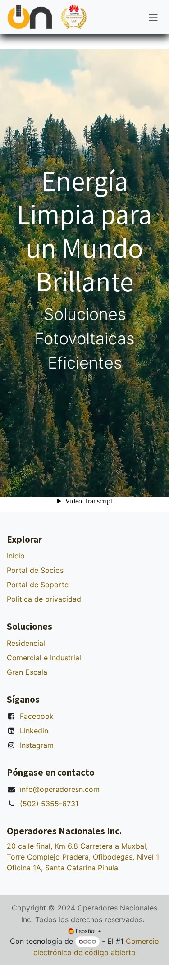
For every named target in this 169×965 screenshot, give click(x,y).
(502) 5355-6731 (49, 803)
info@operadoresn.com (60, 789)
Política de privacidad (44, 599)
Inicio (16, 555)
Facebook (37, 716)
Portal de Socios (35, 570)
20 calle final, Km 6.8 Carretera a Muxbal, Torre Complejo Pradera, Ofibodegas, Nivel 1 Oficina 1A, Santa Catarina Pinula (83, 857)
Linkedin (34, 730)
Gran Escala (27, 672)
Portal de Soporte (38, 584)
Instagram (37, 745)
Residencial (26, 643)
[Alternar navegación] (153, 17)
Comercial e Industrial (44, 657)
